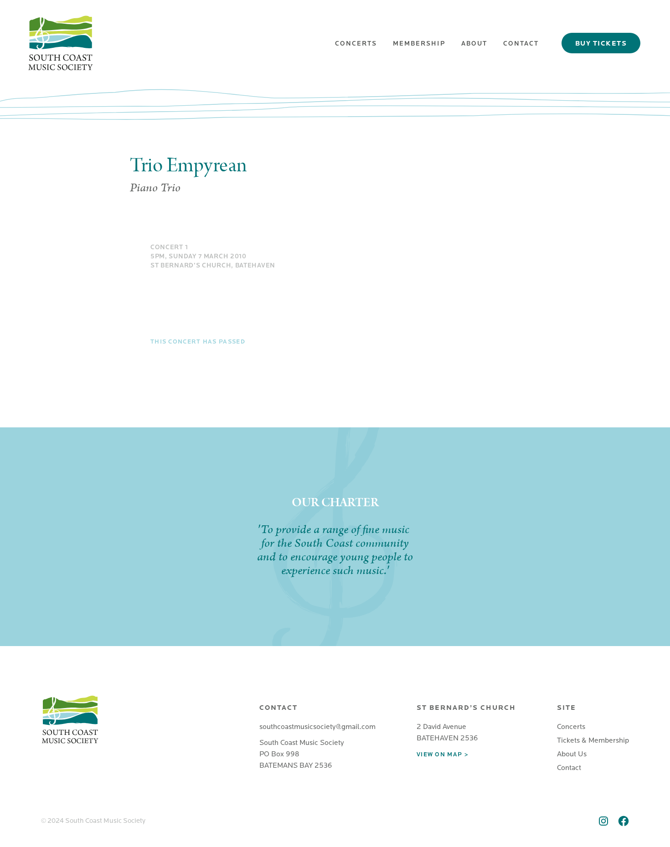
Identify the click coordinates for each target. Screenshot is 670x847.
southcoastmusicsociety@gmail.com (317, 727)
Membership (419, 43)
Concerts (356, 43)
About (474, 43)
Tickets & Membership (593, 740)
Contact (521, 43)
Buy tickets (601, 43)
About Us (572, 754)
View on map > (442, 754)
